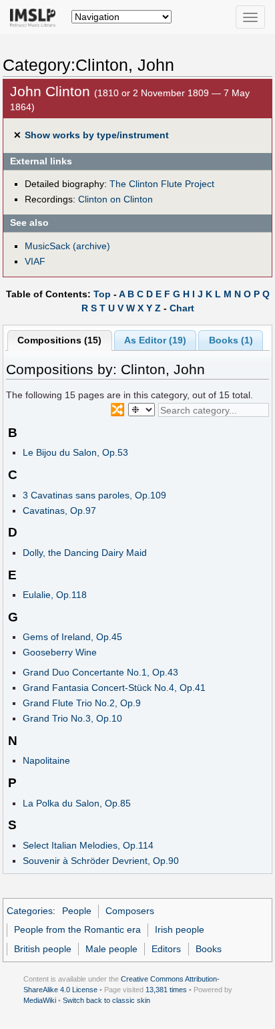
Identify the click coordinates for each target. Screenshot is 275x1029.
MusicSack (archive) (67, 246)
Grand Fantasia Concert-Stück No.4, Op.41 (114, 687)
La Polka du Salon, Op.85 (77, 803)
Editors (166, 948)
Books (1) (231, 340)
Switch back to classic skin (106, 1000)
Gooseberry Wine (60, 652)
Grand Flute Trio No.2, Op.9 (82, 703)
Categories (30, 910)
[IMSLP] (35, 16)
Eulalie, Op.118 (55, 594)
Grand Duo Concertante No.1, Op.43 (100, 672)
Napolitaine (46, 760)
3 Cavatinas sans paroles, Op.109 (94, 495)
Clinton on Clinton (115, 199)
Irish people (179, 929)
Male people (111, 948)
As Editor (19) (155, 340)
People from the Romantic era (77, 929)
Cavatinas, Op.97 (59, 510)
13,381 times (166, 990)
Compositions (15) (59, 340)
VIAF (35, 261)
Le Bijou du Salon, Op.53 (75, 452)
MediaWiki (39, 1000)
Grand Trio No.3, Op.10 (72, 718)
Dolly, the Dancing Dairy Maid (85, 552)
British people (42, 948)
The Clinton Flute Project (161, 183)
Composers (129, 910)
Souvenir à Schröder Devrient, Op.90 (101, 860)
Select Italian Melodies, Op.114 (88, 845)
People (76, 910)
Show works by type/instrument (97, 135)
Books (209, 948)
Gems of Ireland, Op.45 (72, 636)
